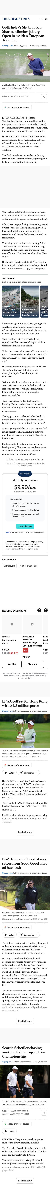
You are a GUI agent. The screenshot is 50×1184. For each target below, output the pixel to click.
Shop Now (11, 664)
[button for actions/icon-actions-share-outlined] (44, 96)
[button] (41, 19)
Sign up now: (7, 45)
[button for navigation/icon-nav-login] (41, 19)
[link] (15, 19)
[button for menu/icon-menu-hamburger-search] (46, 19)
